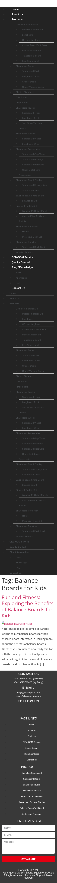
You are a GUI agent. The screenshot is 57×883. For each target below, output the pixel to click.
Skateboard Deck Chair (33, 247)
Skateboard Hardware (33, 164)
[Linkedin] (33, 708)
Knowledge (21, 278)
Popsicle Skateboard (32, 29)
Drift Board (21, 97)
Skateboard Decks (25, 66)
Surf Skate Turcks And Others (31, 126)
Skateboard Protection (27, 226)
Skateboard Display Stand (35, 185)
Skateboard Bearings (32, 159)
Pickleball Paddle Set (26, 206)
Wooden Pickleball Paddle (35, 211)
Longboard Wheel (31, 144)
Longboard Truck (30, 118)
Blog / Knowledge (22, 267)
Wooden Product (24, 252)
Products (17, 19)
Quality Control (21, 262)
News (18, 272)
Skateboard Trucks (25, 108)
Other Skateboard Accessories (29, 172)
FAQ (18, 283)
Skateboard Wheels (25, 133)
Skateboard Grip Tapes (33, 154)
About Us (17, 14)
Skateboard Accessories (28, 149)
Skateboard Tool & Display (29, 180)
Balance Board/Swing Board (30, 195)
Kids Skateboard (30, 61)
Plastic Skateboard (31, 50)
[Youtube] (24, 708)
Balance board (29, 200)
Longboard (27, 35)
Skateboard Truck (31, 113)
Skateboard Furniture (26, 242)
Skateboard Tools (31, 190)
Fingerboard (22, 102)
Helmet (25, 231)
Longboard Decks (31, 76)
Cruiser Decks (29, 81)
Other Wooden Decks (33, 87)
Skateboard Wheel (31, 138)
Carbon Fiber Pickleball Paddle (32, 219)
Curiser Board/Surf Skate (34, 45)
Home (15, 9)
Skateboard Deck (30, 71)
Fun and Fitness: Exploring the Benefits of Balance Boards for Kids (28, 606)
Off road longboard (31, 40)
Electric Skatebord (25, 92)
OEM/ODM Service (22, 257)
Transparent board (31, 55)
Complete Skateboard (27, 24)
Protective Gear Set (32, 237)
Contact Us (18, 288)
